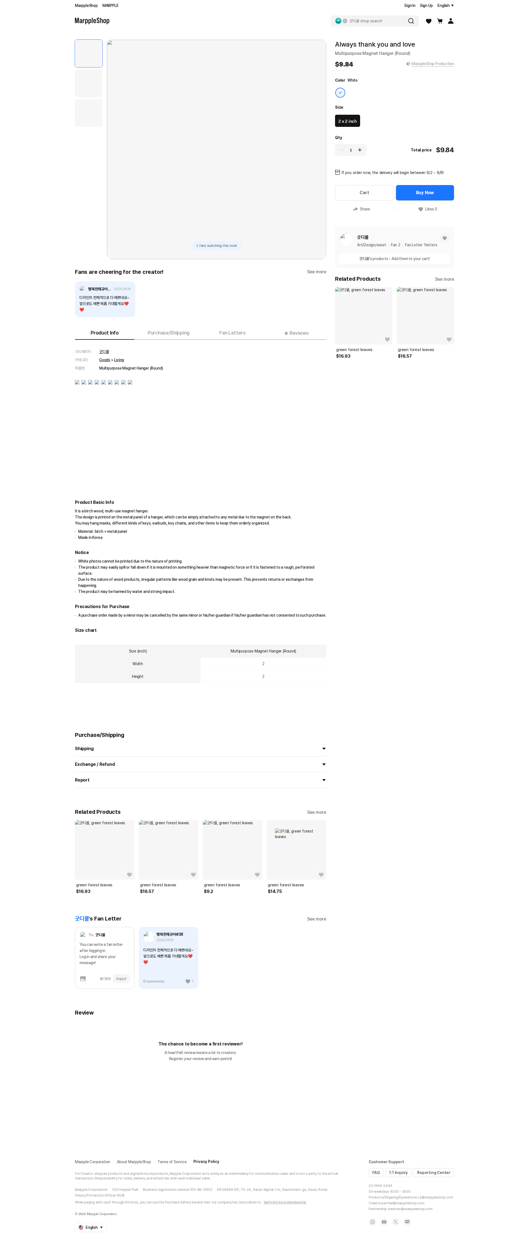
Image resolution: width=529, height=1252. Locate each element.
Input (121, 979)
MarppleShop (86, 5)
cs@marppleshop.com (435, 1197)
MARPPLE (110, 5)
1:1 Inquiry (398, 1172)
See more (316, 271)
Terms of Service (172, 1162)
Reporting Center (433, 1172)
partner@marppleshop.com (402, 1203)
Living (119, 360)
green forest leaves (94, 884)
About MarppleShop (134, 1162)
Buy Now (425, 192)
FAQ (376, 1172)
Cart (364, 192)
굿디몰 (104, 351)
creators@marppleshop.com (410, 1209)
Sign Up (426, 5)
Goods (104, 360)
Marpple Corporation (92, 1162)
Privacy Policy (206, 1161)
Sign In (409, 5)
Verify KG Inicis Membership (285, 1202)
